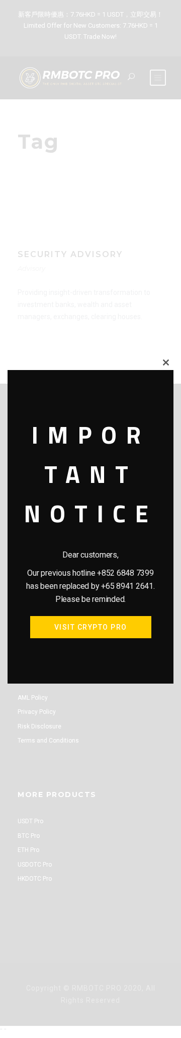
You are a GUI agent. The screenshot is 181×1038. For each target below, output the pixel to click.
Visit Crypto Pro (90, 627)
